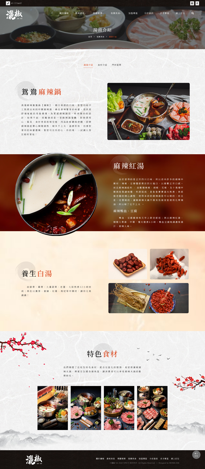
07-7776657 (16, 3)
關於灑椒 (64, 13)
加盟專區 (133, 13)
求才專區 (164, 13)
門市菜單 (116, 65)
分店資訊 (149, 13)
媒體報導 (97, 13)
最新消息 (80, 13)
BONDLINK (174, 463)
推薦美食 (115, 13)
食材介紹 (102, 65)
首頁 (90, 36)
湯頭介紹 (88, 65)
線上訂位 (180, 13)
